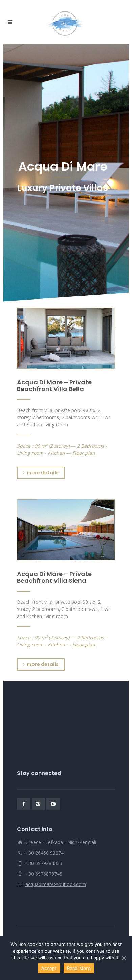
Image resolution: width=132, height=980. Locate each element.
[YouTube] (53, 804)
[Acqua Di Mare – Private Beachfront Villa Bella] (66, 338)
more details (43, 472)
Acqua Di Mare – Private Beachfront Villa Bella (54, 385)
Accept (49, 968)
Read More (79, 968)
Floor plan (83, 453)
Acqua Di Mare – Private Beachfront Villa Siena (54, 577)
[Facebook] (23, 804)
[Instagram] (38, 804)
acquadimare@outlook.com (55, 884)
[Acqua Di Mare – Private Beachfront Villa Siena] (66, 529)
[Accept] (123, 958)
